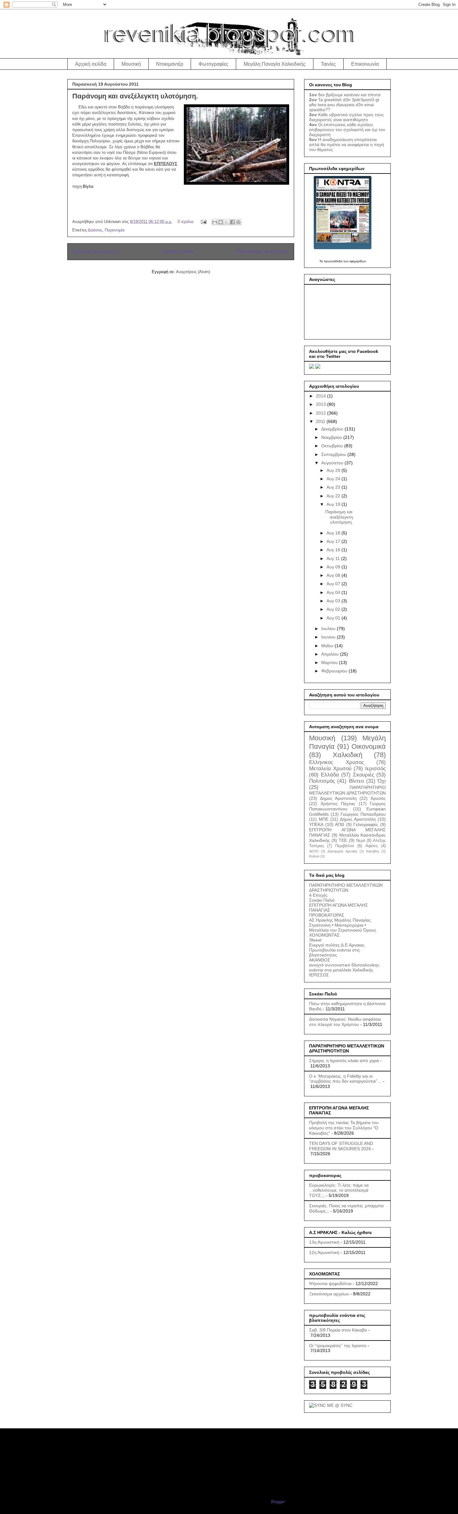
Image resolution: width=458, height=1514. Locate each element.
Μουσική (131, 64)
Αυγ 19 (334, 504)
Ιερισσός (375, 768)
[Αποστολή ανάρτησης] (203, 221)
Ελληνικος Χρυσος (336, 762)
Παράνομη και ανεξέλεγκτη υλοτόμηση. (135, 96)
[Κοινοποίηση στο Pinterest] (238, 222)
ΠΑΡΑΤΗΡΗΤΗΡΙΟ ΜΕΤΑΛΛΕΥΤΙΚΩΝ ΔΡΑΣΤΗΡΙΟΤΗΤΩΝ (346, 888)
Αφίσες (371, 846)
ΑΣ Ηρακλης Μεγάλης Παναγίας (340, 920)
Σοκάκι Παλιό (322, 900)
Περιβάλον (344, 846)
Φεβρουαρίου (335, 670)
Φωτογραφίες (213, 64)
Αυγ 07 (334, 583)
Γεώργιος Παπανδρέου (363, 814)
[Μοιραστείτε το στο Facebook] (232, 222)
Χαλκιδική (347, 755)
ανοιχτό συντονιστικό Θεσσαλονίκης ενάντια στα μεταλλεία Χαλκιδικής (344, 967)
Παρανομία (115, 230)
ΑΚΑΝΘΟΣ (319, 959)
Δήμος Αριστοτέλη (358, 819)
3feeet (315, 939)
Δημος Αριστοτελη (338, 798)
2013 (321, 404)
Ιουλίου (329, 628)
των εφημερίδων (354, 261)
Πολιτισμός (322, 781)
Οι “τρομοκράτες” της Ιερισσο (337, 1345)
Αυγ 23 (334, 487)
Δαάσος (95, 230)
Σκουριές (363, 775)
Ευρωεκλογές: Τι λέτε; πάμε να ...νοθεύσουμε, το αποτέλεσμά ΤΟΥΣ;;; (339, 1190)
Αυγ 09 (334, 566)
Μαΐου (328, 645)
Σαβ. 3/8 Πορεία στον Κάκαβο (338, 1329)
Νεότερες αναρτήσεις (95, 251)
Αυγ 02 (334, 609)
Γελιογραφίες (365, 824)
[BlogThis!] (220, 222)
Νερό (360, 840)
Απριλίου (330, 654)
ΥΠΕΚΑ (316, 824)
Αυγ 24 (334, 478)
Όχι (382, 781)
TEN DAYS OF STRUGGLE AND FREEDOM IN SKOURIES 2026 (341, 1146)
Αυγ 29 (334, 470)
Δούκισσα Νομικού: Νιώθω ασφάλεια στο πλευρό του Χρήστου (345, 1022)
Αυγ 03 (334, 600)
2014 (321, 395)
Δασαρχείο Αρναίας (342, 851)
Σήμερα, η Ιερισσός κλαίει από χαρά (344, 1060)
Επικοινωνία (365, 64)
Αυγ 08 (334, 575)
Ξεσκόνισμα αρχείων (329, 1293)
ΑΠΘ (339, 824)
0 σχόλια (185, 221)
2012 (321, 413)
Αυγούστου (333, 462)
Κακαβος (372, 851)
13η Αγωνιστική (324, 1242)
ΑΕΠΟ (314, 851)
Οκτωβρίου (332, 445)
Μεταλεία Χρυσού (330, 768)
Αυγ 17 (334, 541)
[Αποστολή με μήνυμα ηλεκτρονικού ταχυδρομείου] (215, 222)
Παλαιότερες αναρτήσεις (262, 251)
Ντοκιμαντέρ (169, 64)
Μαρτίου (330, 662)
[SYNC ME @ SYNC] (330, 1405)
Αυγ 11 (334, 558)
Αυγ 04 (334, 592)
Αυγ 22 (334, 495)
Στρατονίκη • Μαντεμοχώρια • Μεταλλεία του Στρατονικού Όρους (342, 928)
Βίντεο (356, 781)
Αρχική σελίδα (90, 64)
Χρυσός (378, 798)
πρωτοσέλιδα (333, 261)
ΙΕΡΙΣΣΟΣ (319, 974)
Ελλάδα (330, 775)
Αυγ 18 (334, 532)
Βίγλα (88, 186)
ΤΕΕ (343, 840)
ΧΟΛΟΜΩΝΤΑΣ (324, 935)
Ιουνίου (329, 636)
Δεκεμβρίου (333, 428)
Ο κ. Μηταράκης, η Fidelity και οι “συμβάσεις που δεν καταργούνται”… (345, 1079)
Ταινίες (328, 64)
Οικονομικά (368, 746)
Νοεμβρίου (332, 437)
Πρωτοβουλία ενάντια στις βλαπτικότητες (334, 952)
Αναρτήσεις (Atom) (193, 271)
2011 (321, 421)
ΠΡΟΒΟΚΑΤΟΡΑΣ (326, 915)
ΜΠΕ (323, 819)
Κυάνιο (314, 856)
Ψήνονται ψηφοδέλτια (330, 1283)
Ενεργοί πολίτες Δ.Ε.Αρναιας (337, 944)
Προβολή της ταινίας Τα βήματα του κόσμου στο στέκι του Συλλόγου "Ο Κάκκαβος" (344, 1128)
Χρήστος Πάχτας (338, 803)
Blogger (277, 1501)
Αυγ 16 (334, 549)
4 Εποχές (318, 895)
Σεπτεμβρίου (334, 454)
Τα (321, 261)
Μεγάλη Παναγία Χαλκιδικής (275, 64)
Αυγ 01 (334, 617)
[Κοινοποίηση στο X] (226, 222)
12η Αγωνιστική (324, 1252)
